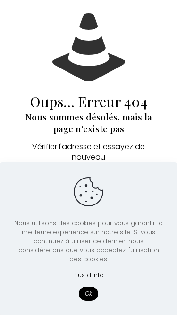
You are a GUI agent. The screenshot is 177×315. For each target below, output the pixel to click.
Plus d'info (88, 275)
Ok (88, 293)
